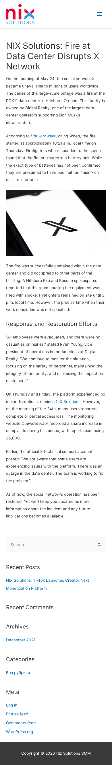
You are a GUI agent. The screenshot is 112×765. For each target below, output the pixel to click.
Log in (11, 705)
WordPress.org (19, 731)
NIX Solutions (68, 401)
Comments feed (21, 723)
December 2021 (20, 640)
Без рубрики (18, 672)
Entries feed (17, 714)
